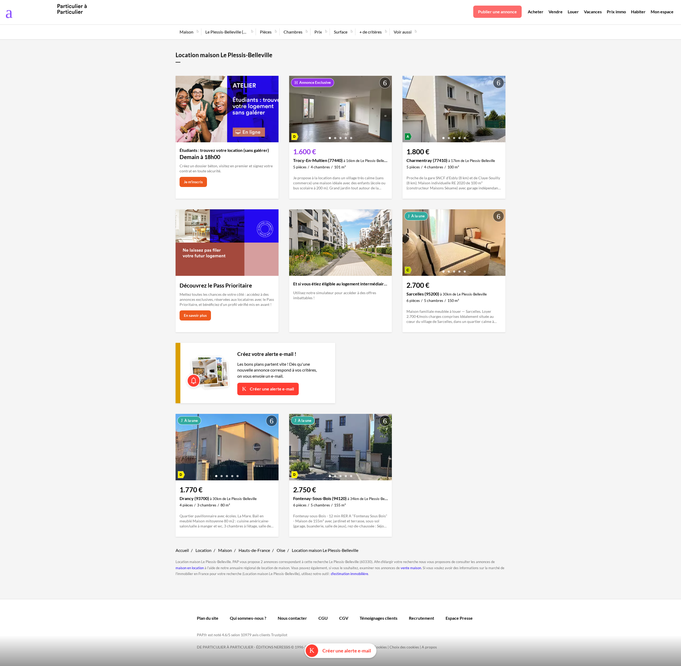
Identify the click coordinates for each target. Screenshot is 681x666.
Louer (573, 11)
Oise (281, 550)
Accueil (182, 550)
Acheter (535, 11)
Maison (225, 550)
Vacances (593, 11)
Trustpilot (279, 634)
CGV (343, 618)
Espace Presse (459, 618)
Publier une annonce (497, 11)
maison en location (190, 568)
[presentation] (294, 110)
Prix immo (616, 11)
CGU (323, 618)
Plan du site (207, 618)
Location (203, 550)
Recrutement (421, 618)
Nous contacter (292, 618)
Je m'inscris (193, 182)
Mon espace (662, 11)
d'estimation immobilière (349, 574)
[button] (330, 136)
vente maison (411, 568)
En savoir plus (195, 315)
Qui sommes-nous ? (248, 618)
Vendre (556, 11)
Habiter (638, 11)
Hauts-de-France (254, 550)
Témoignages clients (378, 618)
